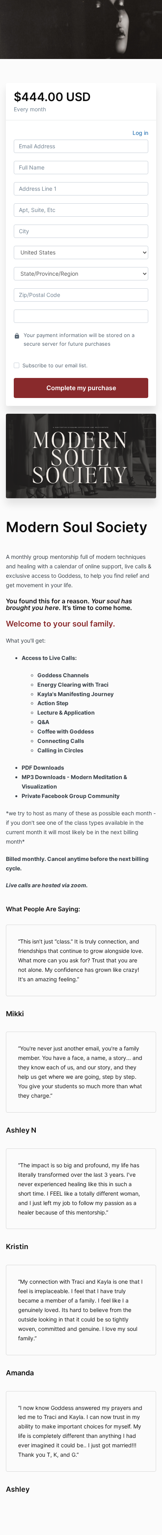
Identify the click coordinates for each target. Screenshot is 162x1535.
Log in (140, 132)
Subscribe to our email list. (55, 365)
